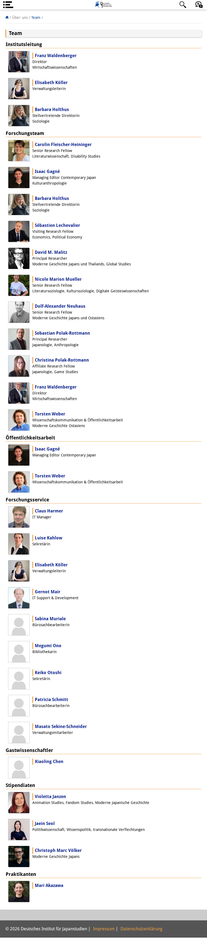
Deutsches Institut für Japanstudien (103, 4)
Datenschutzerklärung (141, 928)
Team (35, 17)
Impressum (104, 928)
